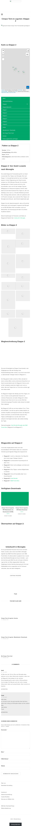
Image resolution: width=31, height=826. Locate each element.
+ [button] (3, 50)
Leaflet (3, 90)
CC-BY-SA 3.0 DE (12, 92)
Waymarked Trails (5, 92)
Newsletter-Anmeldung (6, 785)
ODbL (16, 91)
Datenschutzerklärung (6, 794)
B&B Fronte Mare (15, 480)
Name (2, 752)
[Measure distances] (3, 59)
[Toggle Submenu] (27, 104)
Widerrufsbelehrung (6, 808)
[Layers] (27, 54)
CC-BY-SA (20, 90)
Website (3, 766)
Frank (15, 594)
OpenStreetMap (4, 91)
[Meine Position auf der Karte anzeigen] (28, 50)
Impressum (4, 792)
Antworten (4, 689)
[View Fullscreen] (3, 56)
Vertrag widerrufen (15, 824)
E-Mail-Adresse (5, 759)
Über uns (3, 783)
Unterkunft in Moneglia (19, 218)
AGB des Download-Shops (7, 806)
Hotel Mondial (14, 478)
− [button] (3, 53)
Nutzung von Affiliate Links (7, 799)
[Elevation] (27, 87)
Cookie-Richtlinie (5, 797)
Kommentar (4, 730)
